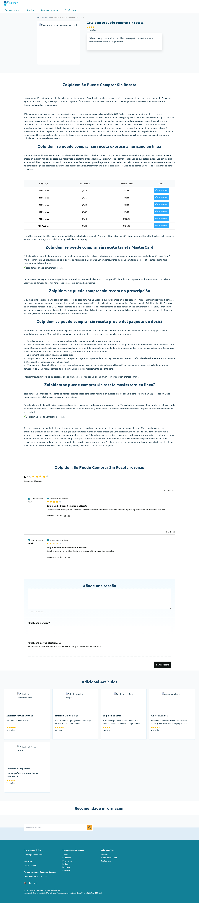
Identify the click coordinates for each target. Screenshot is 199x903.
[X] (25, 882)
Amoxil (65, 854)
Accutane (66, 870)
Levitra (65, 864)
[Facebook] (30, 882)
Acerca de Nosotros (109, 858)
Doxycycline (67, 861)
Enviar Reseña (162, 664)
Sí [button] (65, 515)
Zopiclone (66, 867)
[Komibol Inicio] (12, 3)
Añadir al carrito (161, 190)
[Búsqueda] (89, 827)
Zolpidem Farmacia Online (16, 690)
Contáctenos (106, 861)
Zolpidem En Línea (109, 690)
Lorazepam (66, 858)
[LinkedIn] (35, 882)
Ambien (46, 17)
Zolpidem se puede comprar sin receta (67, 17)
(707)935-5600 (30, 865)
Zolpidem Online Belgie (64, 690)
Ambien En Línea (157, 690)
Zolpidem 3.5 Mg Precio (15, 743)
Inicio (39, 17)
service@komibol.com (33, 854)
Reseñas (104, 854)
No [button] (69, 515)
